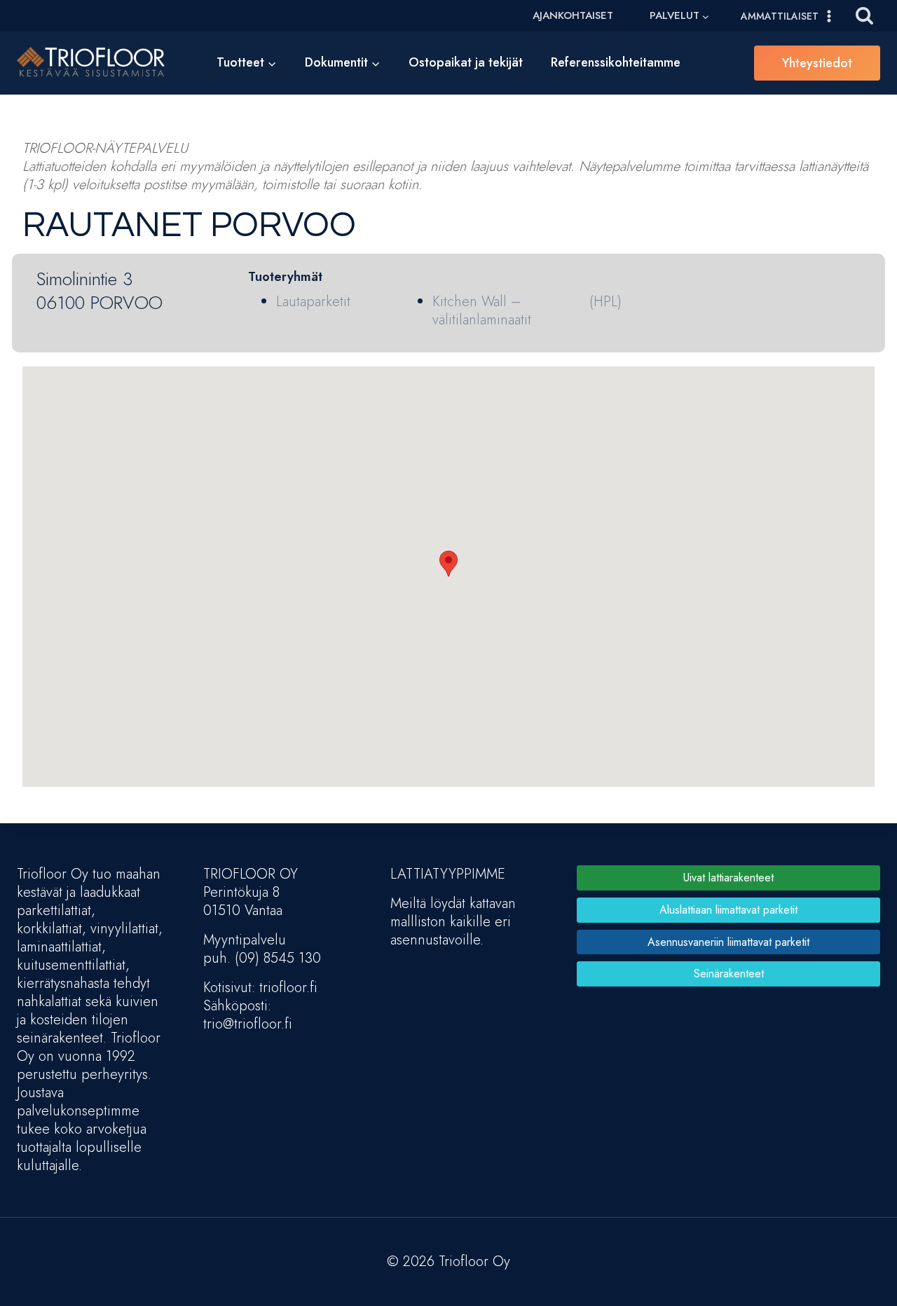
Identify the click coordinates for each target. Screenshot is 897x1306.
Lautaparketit (313, 301)
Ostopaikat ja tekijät (466, 62)
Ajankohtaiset (573, 15)
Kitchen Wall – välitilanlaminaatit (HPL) (527, 310)
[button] (448, 564)
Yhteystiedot (817, 63)
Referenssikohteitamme (615, 62)
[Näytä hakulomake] (864, 16)
